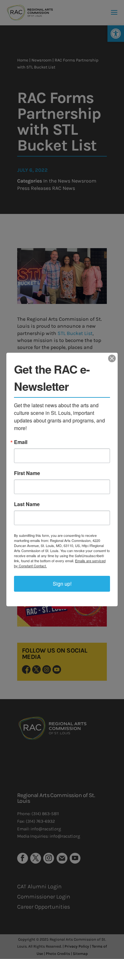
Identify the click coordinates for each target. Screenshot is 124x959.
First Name (27, 473)
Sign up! (62, 583)
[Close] (112, 358)
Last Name (27, 504)
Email (20, 442)
